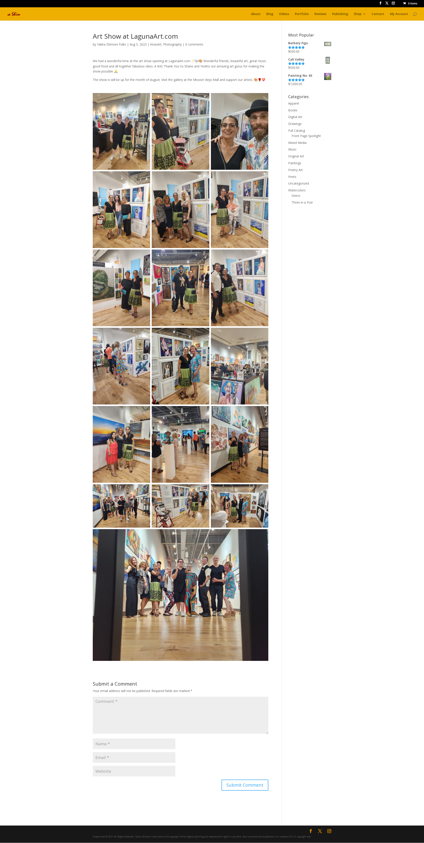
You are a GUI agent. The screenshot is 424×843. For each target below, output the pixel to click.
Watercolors (297, 190)
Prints (292, 177)
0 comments (194, 44)
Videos (284, 14)
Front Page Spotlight (306, 136)
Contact (378, 14)
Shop (358, 14)
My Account (399, 14)
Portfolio (302, 14)
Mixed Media (297, 143)
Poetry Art (295, 170)
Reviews (320, 14)
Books (292, 110)
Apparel (293, 103)
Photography (172, 44)
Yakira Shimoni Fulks (111, 44)
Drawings (295, 124)
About (256, 14)
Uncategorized (298, 183)
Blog (269, 14)
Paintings (294, 163)
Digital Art (295, 117)
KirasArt (155, 44)
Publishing (340, 14)
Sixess (296, 195)
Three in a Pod (302, 202)
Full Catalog (296, 130)
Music (292, 149)
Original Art (296, 156)
